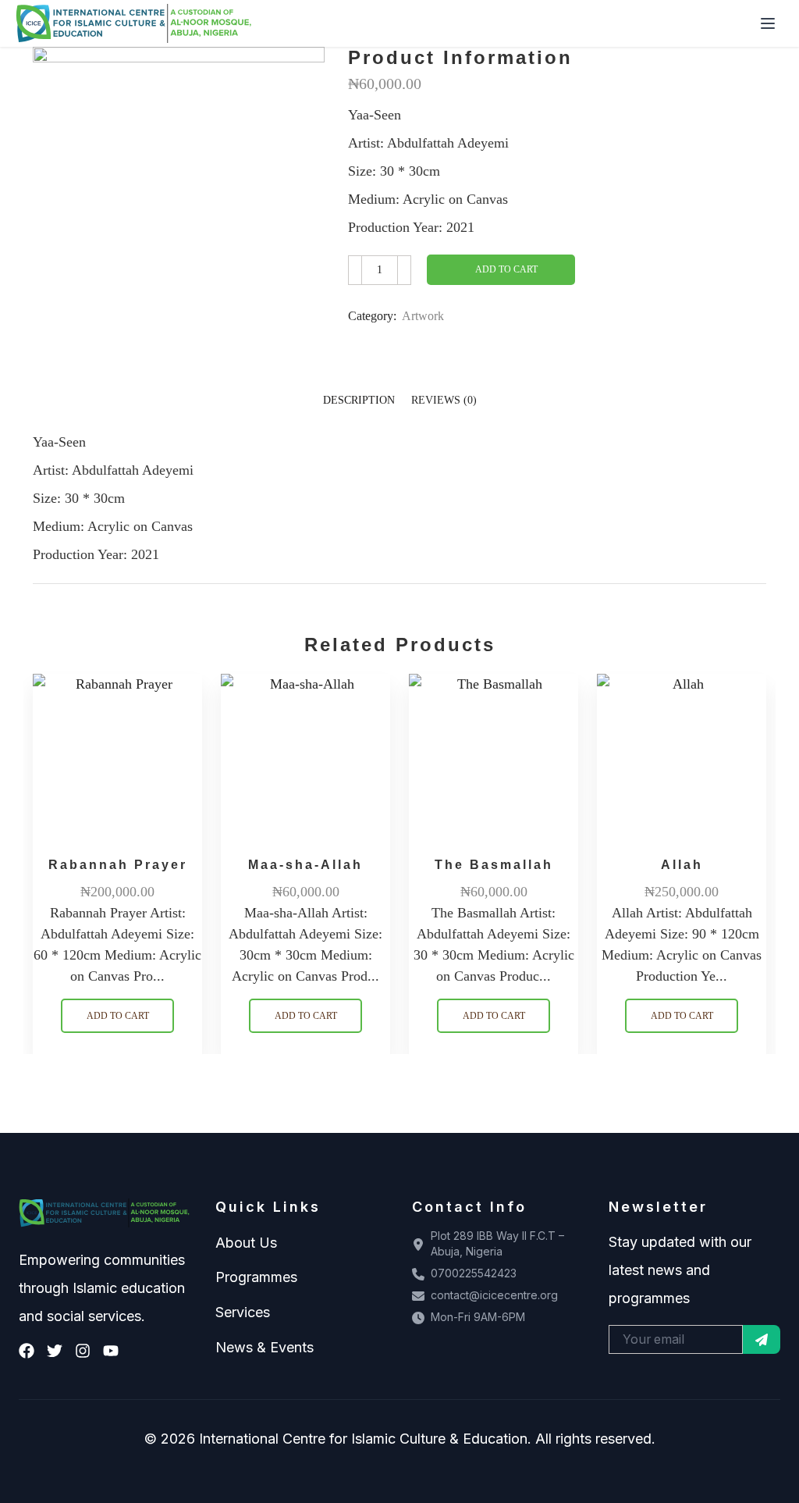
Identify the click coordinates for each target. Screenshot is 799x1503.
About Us (246, 1242)
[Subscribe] (761, 1339)
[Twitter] (54, 1351)
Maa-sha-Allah (305, 864)
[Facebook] (26, 1351)
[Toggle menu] (767, 23)
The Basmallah (494, 864)
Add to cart (506, 269)
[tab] (359, 400)
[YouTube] (111, 1351)
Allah (682, 864)
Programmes (256, 1277)
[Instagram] (83, 1351)
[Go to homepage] (134, 23)
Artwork (423, 315)
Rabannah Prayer (117, 864)
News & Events (264, 1347)
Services (242, 1312)
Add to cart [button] (118, 1015)
